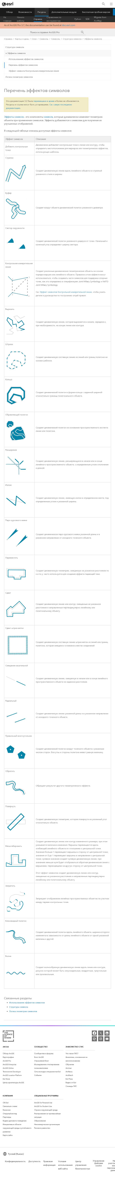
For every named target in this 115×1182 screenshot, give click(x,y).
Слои (34, 39)
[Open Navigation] (111, 4)
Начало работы (20, 19)
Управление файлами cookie (98, 1163)
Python (77, 19)
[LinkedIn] (107, 1033)
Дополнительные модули (63, 12)
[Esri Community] (94, 1038)
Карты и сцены (22, 39)
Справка (38, 19)
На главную (7, 19)
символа (48, 117)
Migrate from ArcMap (100, 19)
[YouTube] (107, 1038)
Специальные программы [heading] (46, 1096)
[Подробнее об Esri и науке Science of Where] (8, 1037)
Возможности (25, 12)
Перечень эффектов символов (23, 65)
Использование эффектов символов (26, 59)
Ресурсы (41, 12)
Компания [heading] (8, 1096)
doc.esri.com (68, 25)
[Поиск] (103, 4)
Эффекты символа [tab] (16, 53)
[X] (100, 1033)
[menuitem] (17, 1053)
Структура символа (72, 39)
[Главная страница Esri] (8, 4)
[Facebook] (94, 1033)
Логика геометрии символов (19, 77)
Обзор (9, 12)
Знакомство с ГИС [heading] (74, 1047)
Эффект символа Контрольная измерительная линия (34, 71)
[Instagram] (100, 1038)
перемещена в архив (44, 101)
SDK (87, 19)
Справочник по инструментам (54, 19)
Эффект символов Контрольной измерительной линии (66, 292)
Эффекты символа (93, 39)
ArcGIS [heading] (6, 1047)
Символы (44, 39)
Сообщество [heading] (41, 1047)
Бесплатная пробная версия (96, 12)
